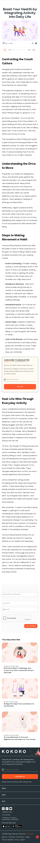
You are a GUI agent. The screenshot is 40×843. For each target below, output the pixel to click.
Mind (4, 788)
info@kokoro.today (7, 812)
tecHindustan (29, 834)
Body (4, 795)
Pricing (17, 839)
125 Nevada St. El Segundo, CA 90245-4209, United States (10, 818)
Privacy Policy (20, 837)
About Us (4, 837)
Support (22, 839)
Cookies (27, 837)
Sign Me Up (20, 776)
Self (3, 801)
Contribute (11, 837)
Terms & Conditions (8, 839)
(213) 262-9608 (6, 815)
